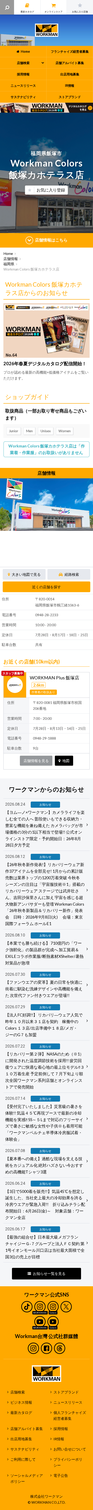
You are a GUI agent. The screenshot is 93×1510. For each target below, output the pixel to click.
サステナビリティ (24, 1449)
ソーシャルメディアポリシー (26, 1478)
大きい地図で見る (26, 574)
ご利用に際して (23, 1459)
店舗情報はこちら (51, 239)
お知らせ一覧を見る (49, 1274)
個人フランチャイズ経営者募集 (69, 1416)
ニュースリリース (67, 1402)
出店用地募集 (21, 1439)
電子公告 (60, 1475)
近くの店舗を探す (46, 587)
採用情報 (60, 1429)
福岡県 (8, 264)
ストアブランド (66, 1392)
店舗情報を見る (36, 761)
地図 (66, 761)
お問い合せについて (69, 1449)
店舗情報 (10, 259)
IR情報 (58, 1439)
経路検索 (72, 574)
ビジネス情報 (21, 1402)
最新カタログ (21, 1413)
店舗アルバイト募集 (26, 1429)
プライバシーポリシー (67, 1462)
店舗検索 (17, 1392)
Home (8, 253)
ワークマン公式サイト (46, 30)
